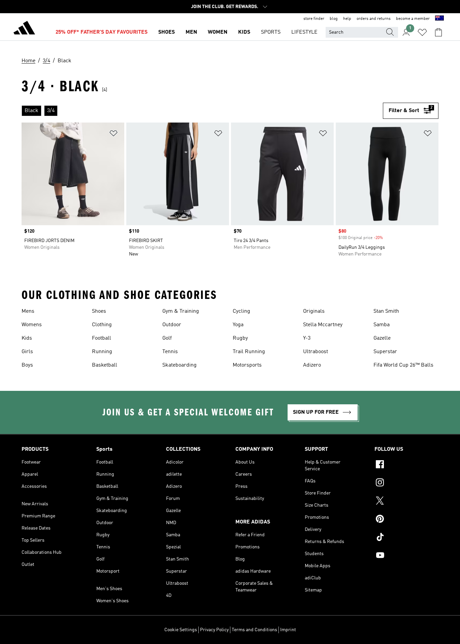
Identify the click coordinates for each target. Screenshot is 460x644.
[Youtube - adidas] (406, 556)
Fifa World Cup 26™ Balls (403, 365)
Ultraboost (315, 351)
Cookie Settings (180, 630)
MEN (191, 32)
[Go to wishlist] (422, 32)
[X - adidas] (406, 502)
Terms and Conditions (254, 630)
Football (101, 338)
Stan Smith (386, 311)
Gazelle (382, 338)
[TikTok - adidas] (406, 538)
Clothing (102, 325)
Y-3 (306, 338)
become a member (413, 19)
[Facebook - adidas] (406, 465)
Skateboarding (179, 365)
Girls (27, 351)
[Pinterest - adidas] (406, 520)
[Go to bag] (438, 32)
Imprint (288, 630)
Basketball (104, 365)
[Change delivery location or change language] (439, 18)
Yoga (238, 325)
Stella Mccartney (322, 325)
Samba (381, 325)
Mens (28, 311)
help (347, 19)
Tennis (170, 351)
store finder (313, 19)
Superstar (385, 351)
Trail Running (249, 351)
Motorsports (247, 365)
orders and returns (374, 19)
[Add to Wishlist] (113, 134)
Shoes (99, 311)
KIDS (244, 32)
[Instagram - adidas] (406, 483)
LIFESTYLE (304, 32)
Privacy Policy (214, 630)
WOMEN (217, 32)
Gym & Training (180, 311)
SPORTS (271, 32)
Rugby (240, 338)
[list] (202, 110)
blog (334, 19)
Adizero (312, 365)
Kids (27, 338)
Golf (167, 338)
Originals (314, 311)
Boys (27, 365)
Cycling (241, 311)
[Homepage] (24, 29)
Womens (32, 325)
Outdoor (171, 325)
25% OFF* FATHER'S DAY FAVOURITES (101, 32)
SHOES (166, 32)
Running (102, 351)
